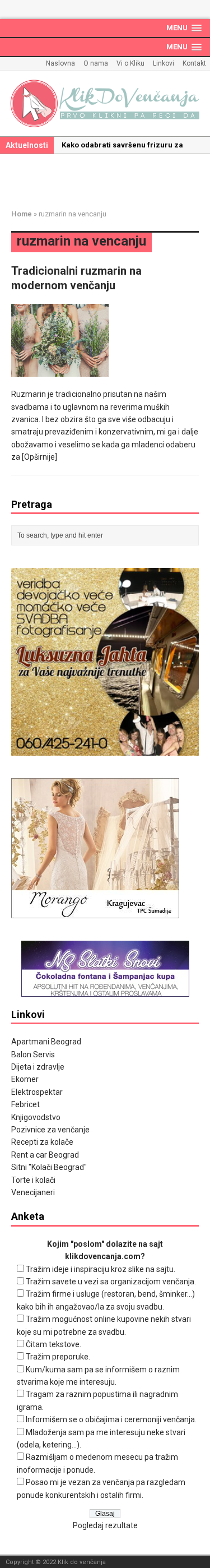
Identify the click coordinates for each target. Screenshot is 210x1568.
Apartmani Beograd (46, 1041)
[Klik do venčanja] (105, 103)
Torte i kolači (33, 1180)
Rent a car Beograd (45, 1154)
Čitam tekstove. (53, 1344)
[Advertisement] (110, 179)
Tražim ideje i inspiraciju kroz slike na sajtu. (100, 1269)
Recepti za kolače (42, 1141)
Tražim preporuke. (58, 1356)
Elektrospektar (37, 1092)
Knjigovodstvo (35, 1117)
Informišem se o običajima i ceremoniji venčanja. (111, 1419)
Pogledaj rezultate (105, 1525)
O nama (95, 63)
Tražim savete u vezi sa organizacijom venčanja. (111, 1281)
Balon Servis (33, 1054)
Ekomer (25, 1079)
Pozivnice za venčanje (50, 1129)
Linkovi (163, 63)
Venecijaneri (33, 1192)
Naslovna (60, 63)
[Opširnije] (39, 456)
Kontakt (194, 63)
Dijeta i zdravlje (37, 1066)
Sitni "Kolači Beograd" (49, 1167)
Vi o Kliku (130, 63)
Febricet (25, 1104)
